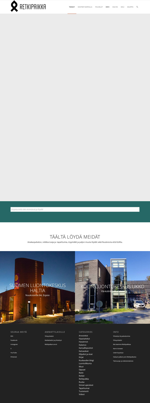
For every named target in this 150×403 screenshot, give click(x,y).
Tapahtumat (84, 388)
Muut (81, 366)
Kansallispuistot (86, 348)
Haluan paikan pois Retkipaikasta (124, 357)
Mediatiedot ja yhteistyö (53, 340)
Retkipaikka (84, 379)
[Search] (137, 7)
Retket (81, 376)
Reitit (81, 372)
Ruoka (81, 382)
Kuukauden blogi (86, 360)
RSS (12, 336)
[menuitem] (72, 7)
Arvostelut (83, 335)
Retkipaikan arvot (51, 344)
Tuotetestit (84, 391)
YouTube (14, 353)
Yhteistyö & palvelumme (121, 336)
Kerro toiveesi (118, 348)
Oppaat (82, 369)
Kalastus (82, 345)
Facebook (14, 340)
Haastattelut (84, 338)
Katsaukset (84, 351)
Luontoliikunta (85, 363)
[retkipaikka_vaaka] (28, 7)
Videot (82, 394)
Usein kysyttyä (118, 353)
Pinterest (14, 357)
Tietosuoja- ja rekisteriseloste (123, 361)
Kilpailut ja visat (86, 354)
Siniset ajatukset (86, 385)
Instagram (14, 344)
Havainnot (83, 341)
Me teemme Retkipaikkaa (122, 344)
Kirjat (81, 357)
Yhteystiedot (49, 336)
